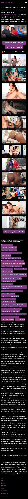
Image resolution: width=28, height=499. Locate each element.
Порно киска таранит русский (8, 293)
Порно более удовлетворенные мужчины (11, 258)
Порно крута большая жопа (7, 260)
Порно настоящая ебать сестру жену (10, 316)
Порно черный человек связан (8, 299)
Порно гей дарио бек (6, 255)
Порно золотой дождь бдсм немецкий (10, 296)
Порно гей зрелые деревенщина (9, 250)
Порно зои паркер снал (6, 244)
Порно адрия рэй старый (7, 268)
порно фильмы (8, 416)
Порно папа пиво (19, 260)
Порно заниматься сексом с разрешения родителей (13, 314)
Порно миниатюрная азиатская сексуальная (12, 291)
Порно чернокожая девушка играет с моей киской (13, 263)
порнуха (8, 17)
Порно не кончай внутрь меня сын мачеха (11, 278)
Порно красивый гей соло (20, 268)
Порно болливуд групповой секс (9, 247)
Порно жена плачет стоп (7, 271)
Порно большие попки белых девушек (10, 311)
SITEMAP (3, 480)
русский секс (4, 436)
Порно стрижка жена (20, 319)
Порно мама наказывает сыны (8, 301)
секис (8, 344)
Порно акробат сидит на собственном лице (11, 308)
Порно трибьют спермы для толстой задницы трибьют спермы (12, 287)
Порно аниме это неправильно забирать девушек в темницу (13, 275)
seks (8, 331)
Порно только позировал (7, 283)
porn (22, 439)
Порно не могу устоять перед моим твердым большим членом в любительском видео (12, 305)
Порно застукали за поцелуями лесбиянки (11, 266)
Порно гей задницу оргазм (7, 319)
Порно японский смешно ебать (8, 281)
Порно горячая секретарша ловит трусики (11, 252)
